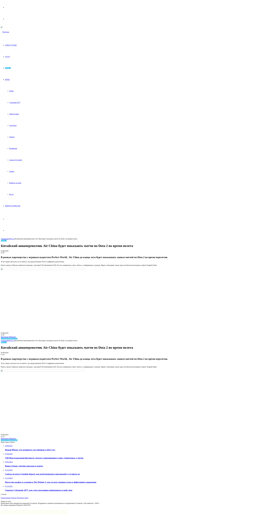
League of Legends (15, 160)
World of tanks (14, 114)
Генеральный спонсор (8, 498)
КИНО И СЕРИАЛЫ (12, 206)
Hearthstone (13, 148)
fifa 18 (11, 194)
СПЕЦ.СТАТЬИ (11, 45)
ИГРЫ (7, 79)
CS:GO (7, 57)
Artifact (11, 171)
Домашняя (4, 239)
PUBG (11, 91)
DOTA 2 (8, 68)
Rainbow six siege (15, 183)
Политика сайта (22, 498)
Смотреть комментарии (9, 339)
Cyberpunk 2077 (14, 102)
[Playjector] (5, 32)
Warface (12, 137)
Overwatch (12, 125)
